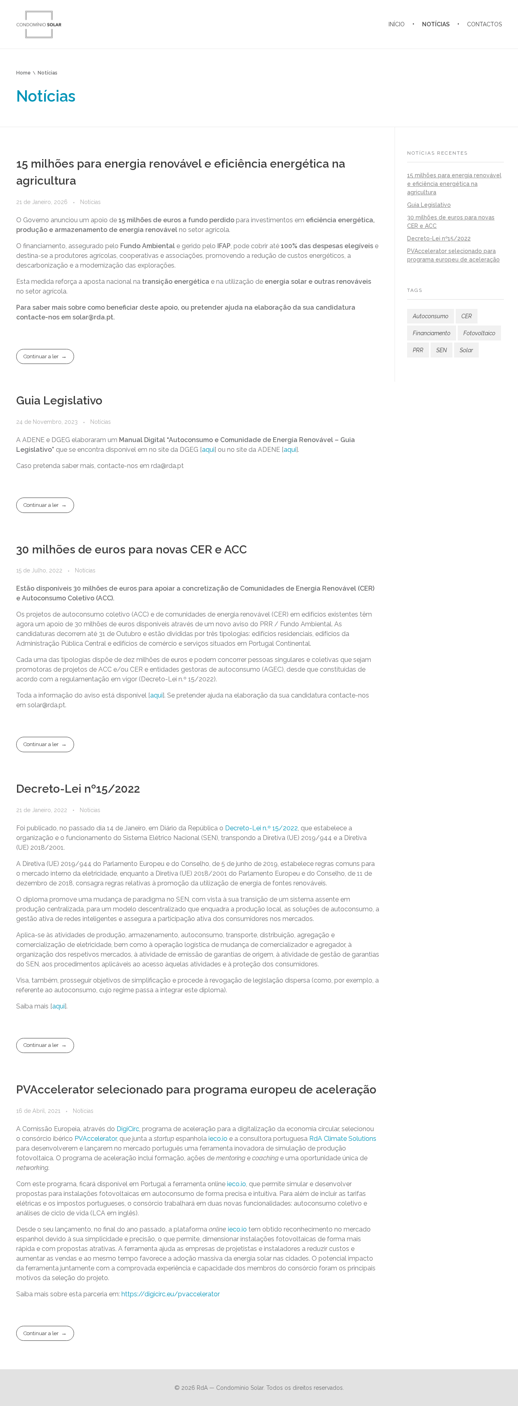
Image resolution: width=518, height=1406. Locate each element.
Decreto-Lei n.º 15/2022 (261, 828)
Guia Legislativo (59, 400)
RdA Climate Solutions (342, 1138)
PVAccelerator (95, 1138)
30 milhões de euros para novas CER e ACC (131, 549)
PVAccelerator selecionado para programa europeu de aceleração (196, 1089)
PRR (418, 350)
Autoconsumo (430, 316)
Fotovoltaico (479, 333)
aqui (208, 449)
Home (23, 73)
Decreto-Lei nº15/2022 (78, 789)
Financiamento (431, 333)
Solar (466, 350)
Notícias (90, 202)
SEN (441, 350)
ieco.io (217, 1138)
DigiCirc (128, 1129)
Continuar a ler (41, 356)
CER (466, 316)
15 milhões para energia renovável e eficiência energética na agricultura (454, 184)
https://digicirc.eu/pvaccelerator (170, 1294)
